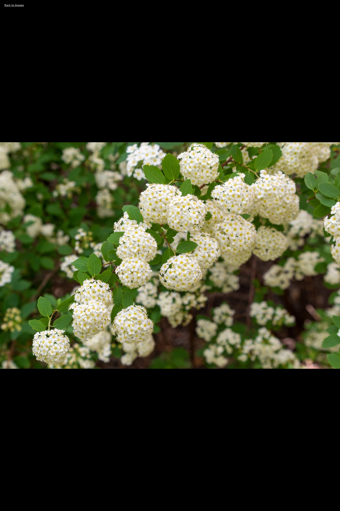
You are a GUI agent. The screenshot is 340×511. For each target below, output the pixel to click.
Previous (10, 255)
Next (332, 255)
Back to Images (14, 5)
